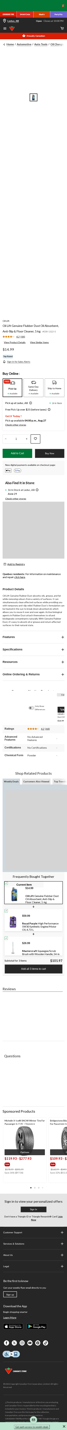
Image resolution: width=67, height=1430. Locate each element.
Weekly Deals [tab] (11, 781)
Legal (6, 1266)
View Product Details (15, 342)
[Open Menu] (5, 29)
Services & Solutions (13, 1243)
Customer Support (12, 1232)
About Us (8, 1255)
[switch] (33, 707)
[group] (18, 1163)
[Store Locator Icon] (5, 21)
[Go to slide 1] (33, 97)
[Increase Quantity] (26, 439)
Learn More (9, 1317)
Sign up (10, 1294)
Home (10, 44)
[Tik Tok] (45, 1343)
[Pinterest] (37, 1343)
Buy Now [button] (49, 453)
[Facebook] (6, 1343)
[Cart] (62, 28)
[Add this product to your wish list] (35, 439)
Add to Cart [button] (17, 453)
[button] (30, 403)
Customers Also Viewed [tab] (36, 781)
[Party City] (58, 14)
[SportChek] (25, 14)
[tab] (12, 388)
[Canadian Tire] (8, 14)
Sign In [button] (33, 1209)
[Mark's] (42, 14)
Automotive (24, 44)
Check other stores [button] (15, 424)
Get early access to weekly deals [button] (31, 1426)
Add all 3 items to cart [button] (33, 968)
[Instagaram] (22, 1343)
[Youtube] (30, 1343)
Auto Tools (40, 44)
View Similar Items (39, 342)
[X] (14, 1343)
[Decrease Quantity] (5, 439)
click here (19, 577)
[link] (15, 337)
